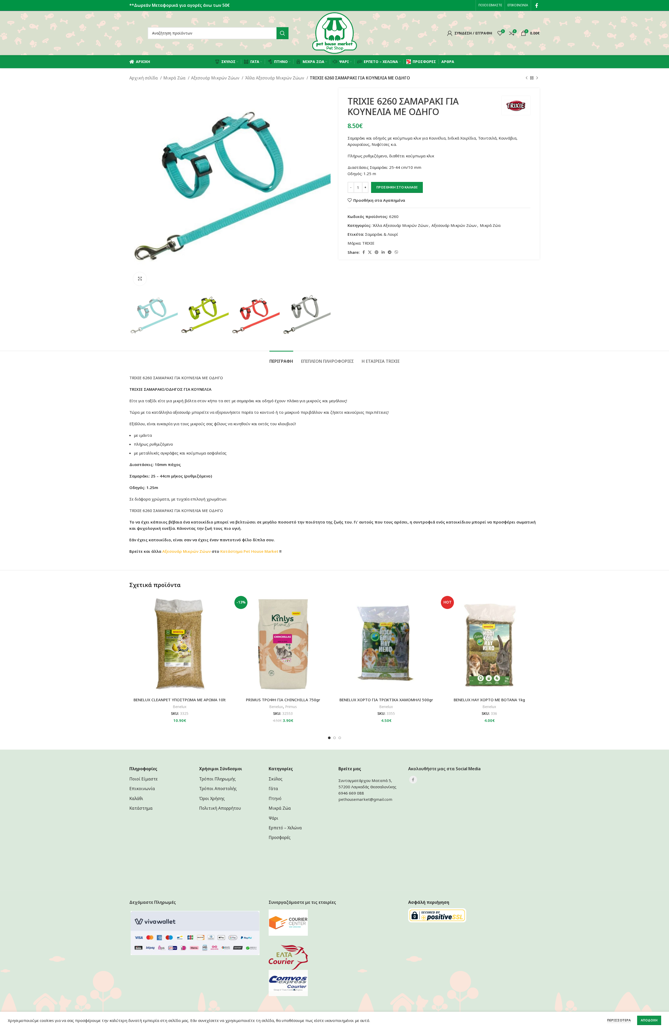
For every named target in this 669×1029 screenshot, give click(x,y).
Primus (291, 706)
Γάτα (273, 788)
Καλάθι (136, 798)
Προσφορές (280, 837)
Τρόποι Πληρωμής (217, 779)
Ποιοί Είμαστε (143, 779)
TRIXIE (368, 243)
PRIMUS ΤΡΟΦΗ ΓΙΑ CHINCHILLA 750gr (283, 699)
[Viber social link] (396, 252)
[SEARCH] (282, 33)
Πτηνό (275, 798)
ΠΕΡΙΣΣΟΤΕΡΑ (619, 1020)
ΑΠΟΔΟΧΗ (649, 1020)
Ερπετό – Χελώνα (285, 828)
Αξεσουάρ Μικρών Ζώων (215, 78)
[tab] (281, 359)
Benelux (180, 706)
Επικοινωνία (142, 788)
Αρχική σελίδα (144, 78)
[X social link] (369, 252)
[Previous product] (526, 78)
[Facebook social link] (537, 5)
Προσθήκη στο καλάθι (397, 187)
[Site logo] (334, 32)
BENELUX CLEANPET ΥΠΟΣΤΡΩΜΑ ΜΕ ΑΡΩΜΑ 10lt (180, 699)
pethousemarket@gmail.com (365, 799)
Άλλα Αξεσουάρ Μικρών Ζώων (275, 78)
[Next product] (537, 78)
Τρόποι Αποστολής (218, 788)
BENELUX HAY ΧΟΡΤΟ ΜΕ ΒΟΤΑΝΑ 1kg (489, 699)
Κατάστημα (231, 551)
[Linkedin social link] (383, 252)
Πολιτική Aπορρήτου (220, 808)
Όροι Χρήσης (212, 798)
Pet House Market (261, 551)
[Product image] (283, 644)
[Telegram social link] (389, 252)
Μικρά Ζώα (175, 78)
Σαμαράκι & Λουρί (381, 234)
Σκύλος (275, 779)
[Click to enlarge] (139, 278)
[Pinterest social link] (376, 252)
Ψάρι (273, 818)
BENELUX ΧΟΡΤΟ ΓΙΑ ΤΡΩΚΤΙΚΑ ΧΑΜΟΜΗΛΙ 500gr (386, 699)
